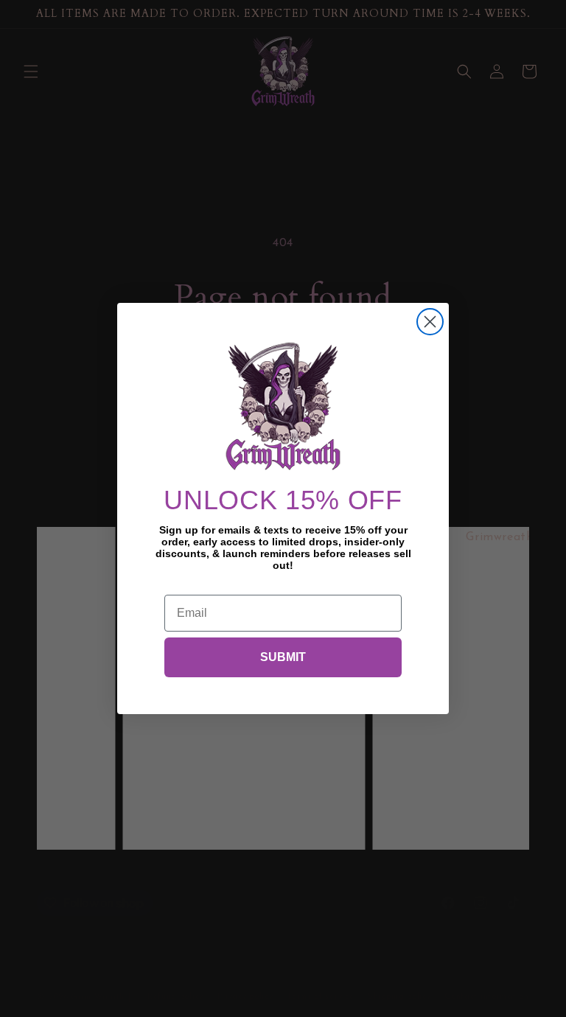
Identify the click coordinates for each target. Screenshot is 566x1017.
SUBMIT (283, 657)
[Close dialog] (430, 322)
